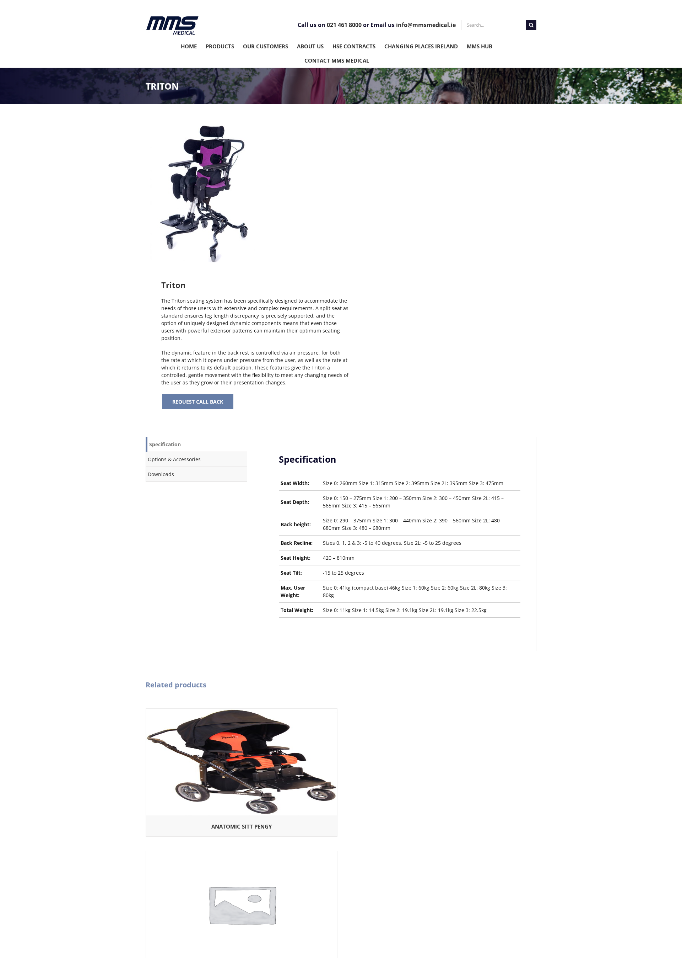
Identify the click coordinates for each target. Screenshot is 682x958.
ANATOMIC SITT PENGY (241, 826)
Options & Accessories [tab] (174, 459)
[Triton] (239, 194)
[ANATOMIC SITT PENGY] (241, 712)
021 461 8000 (344, 25)
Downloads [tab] (161, 474)
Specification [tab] (165, 444)
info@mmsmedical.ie (426, 25)
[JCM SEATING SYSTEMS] (241, 855)
